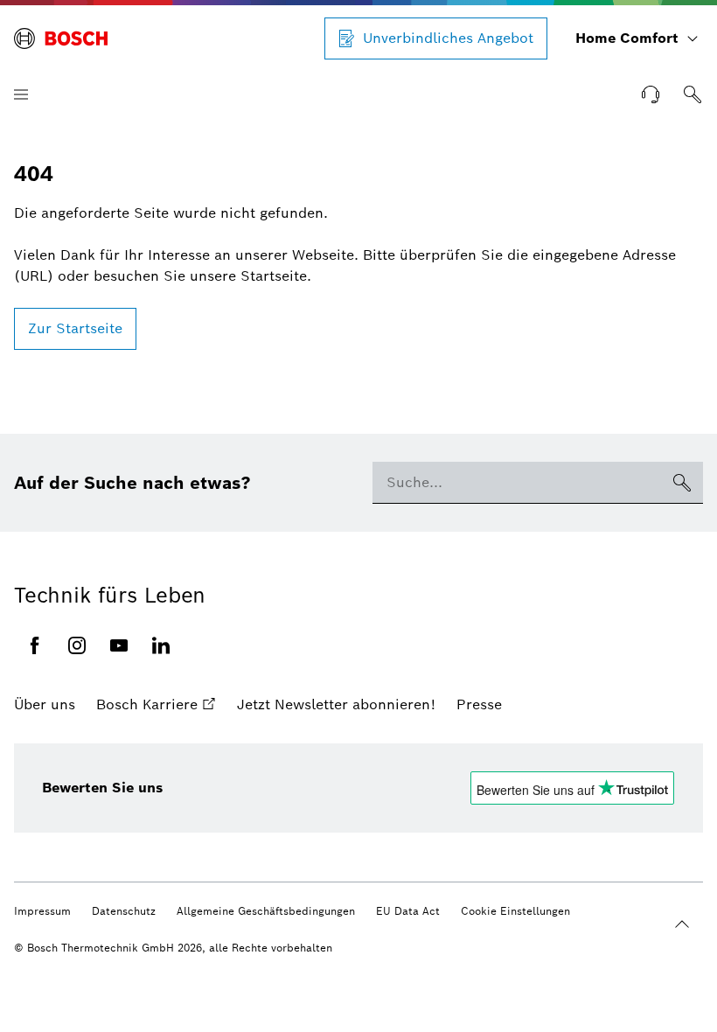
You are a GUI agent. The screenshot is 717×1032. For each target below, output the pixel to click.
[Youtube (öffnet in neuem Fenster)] (119, 645)
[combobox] (516, 483)
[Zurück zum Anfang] (682, 924)
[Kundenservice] (651, 94)
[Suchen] (693, 94)
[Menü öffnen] (21, 94)
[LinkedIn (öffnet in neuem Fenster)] (161, 645)
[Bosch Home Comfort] (61, 38)
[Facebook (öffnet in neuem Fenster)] (35, 645)
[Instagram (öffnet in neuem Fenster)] (77, 645)
